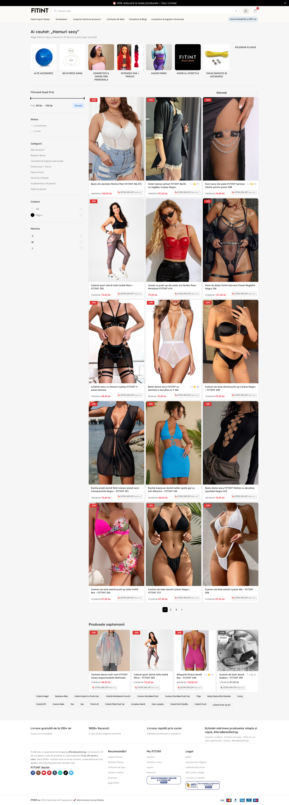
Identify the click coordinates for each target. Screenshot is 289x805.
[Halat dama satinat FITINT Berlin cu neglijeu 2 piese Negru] (173, 138)
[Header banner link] (144, 3)
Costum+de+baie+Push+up (177, 696)
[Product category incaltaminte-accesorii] (217, 61)
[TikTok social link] (65, 773)
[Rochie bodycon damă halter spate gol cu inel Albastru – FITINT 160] (173, 443)
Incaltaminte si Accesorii (43, 183)
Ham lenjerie (158, 704)
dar (72, 704)
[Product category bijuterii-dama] (72, 60)
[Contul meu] (245, 11)
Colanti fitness (115, 757)
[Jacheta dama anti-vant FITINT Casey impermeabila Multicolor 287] (109, 650)
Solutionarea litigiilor (196, 762)
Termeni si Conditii (195, 777)
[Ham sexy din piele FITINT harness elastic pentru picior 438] (230, 138)
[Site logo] (40, 10)
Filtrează (78, 105)
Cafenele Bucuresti (195, 767)
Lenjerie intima (115, 772)
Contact (150, 757)
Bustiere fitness (116, 762)
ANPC (188, 757)
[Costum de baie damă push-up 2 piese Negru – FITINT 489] (230, 341)
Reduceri (151, 772)
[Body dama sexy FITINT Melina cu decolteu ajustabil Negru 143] (230, 443)
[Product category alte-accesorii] (43, 60)
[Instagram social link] (38, 773)
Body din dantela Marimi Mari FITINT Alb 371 (116, 183)
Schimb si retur (154, 762)
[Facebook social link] (33, 773)
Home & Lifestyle (40, 177)
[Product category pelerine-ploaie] (245, 47)
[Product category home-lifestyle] (188, 60)
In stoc (37, 131)
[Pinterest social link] (49, 773)
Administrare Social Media (90, 800)
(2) (255, 675)
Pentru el (94, 704)
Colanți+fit (41, 704)
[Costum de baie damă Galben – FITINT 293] (237, 650)
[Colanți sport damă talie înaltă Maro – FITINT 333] (116, 240)
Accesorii (112, 777)
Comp (240, 696)
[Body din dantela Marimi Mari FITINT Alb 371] (116, 138)
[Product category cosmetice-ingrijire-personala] (101, 63)
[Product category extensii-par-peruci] (130, 61)
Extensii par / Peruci (41, 166)
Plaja (198, 696)
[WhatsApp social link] (60, 773)
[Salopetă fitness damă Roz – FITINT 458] (195, 650)
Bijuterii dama (38, 155)
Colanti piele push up (114, 704)
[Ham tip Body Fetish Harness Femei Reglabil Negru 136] (230, 240)
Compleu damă (138, 704)
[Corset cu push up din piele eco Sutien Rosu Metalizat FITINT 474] (173, 240)
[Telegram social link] (71, 773)
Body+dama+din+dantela (219, 696)
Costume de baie (116, 767)
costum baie (58, 704)
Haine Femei (37, 172)
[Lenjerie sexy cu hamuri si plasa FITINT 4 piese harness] (116, 341)
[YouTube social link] (44, 773)
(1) (197, 184)
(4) (197, 387)
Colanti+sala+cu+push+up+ (86, 696)
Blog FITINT (113, 782)
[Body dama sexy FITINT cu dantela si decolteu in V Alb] (173, 341)
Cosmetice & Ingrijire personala (47, 160)
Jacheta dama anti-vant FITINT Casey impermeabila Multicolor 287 (109, 677)
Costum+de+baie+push (147, 696)
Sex (82, 704)
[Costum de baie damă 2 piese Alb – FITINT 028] (230, 544)
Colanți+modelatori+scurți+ (118, 696)
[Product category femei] (159, 60)
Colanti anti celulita (179, 704)
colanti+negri (42, 696)
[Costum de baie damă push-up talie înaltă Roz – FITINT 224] (116, 544)
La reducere (40, 125)
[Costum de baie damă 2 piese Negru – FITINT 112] (173, 544)
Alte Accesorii (37, 149)
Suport (150, 767)
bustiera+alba (61, 696)
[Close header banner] (285, 3)
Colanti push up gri (221, 705)
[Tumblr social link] (54, 773)
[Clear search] (236, 11)
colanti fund (200, 704)
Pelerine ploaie (38, 189)
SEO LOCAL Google (195, 772)
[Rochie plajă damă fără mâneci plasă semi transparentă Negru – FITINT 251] (116, 443)
